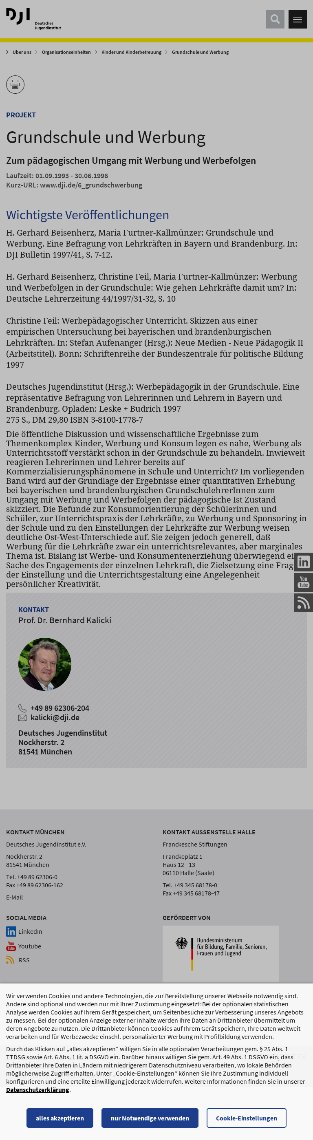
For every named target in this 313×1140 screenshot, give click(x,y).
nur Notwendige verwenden (150, 1118)
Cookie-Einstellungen (246, 1118)
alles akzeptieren (60, 1118)
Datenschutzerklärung (37, 1089)
